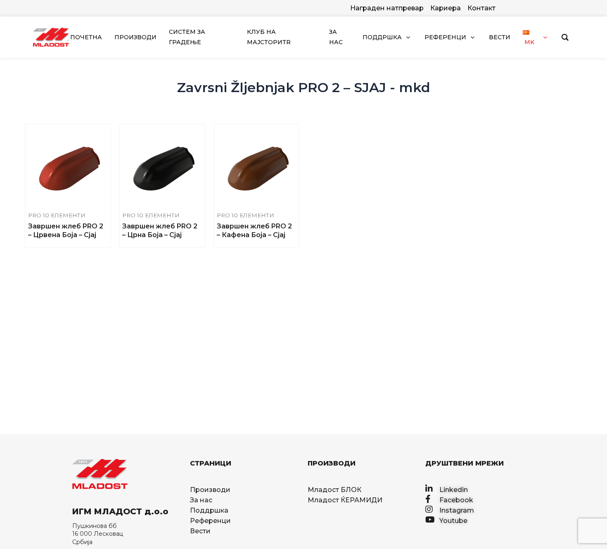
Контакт (481, 8)
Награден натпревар (387, 8)
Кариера (445, 8)
